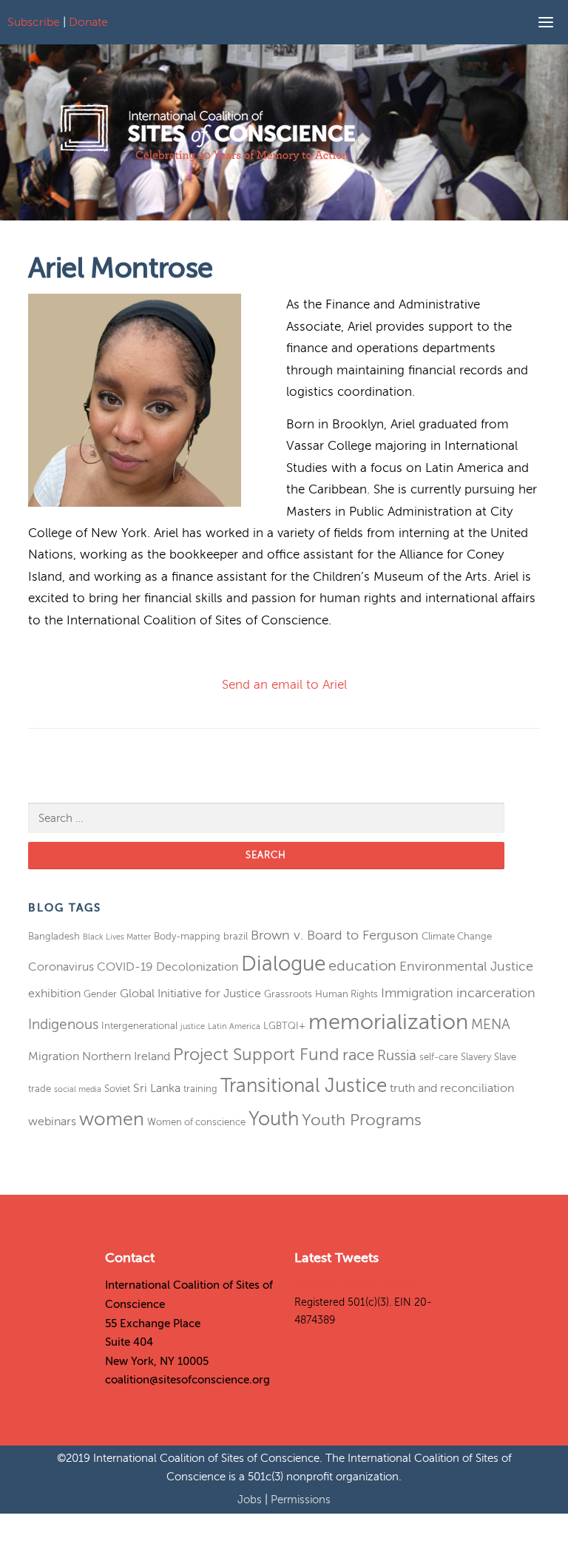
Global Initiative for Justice (190, 993)
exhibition (54, 993)
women (111, 1119)
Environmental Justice (466, 966)
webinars (52, 1121)
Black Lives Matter (117, 937)
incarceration (495, 992)
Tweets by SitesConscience (358, 1284)
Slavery (476, 1056)
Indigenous (63, 1024)
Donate (88, 22)
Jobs (251, 1499)
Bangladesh (54, 936)
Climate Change (457, 936)
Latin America (234, 1026)
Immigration (417, 992)
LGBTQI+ (284, 1025)
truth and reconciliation (452, 1088)
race (358, 1055)
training (200, 1088)
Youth (273, 1119)
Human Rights (346, 993)
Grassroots (288, 993)
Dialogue (283, 963)
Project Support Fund (256, 1054)
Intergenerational (139, 1025)
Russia (396, 1055)
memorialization (388, 1022)
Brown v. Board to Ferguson (335, 935)
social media (77, 1089)
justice (192, 1026)
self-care (438, 1056)
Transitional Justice (303, 1085)
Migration (53, 1056)
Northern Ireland (126, 1056)
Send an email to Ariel (284, 685)
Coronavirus (61, 967)
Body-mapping (187, 936)
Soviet (117, 1088)
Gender (100, 993)
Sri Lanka (156, 1088)
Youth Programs (362, 1120)
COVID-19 (125, 967)
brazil (235, 936)
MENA (490, 1024)
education (362, 965)
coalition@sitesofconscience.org (187, 1380)
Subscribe (33, 22)
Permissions (301, 1499)
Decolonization (197, 967)
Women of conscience (196, 1121)
